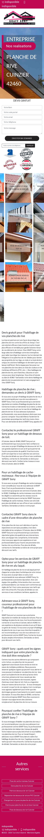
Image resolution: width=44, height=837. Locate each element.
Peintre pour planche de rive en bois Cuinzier (22, 805)
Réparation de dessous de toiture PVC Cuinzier (22, 795)
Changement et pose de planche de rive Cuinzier (22, 800)
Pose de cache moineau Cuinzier (22, 781)
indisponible (12, 2)
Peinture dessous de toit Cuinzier (22, 791)
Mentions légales (33, 833)
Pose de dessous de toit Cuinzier (22, 810)
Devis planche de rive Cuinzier (22, 786)
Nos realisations (18, 46)
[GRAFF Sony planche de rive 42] (19, 18)
